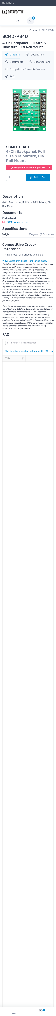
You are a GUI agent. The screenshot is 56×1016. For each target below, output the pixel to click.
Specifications (41, 61)
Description (37, 54)
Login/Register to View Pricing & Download (29, 167)
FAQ (11, 76)
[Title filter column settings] (23, 358)
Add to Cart (40, 177)
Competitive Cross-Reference (27, 69)
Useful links (8, 3)
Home (34, 30)
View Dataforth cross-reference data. (24, 260)
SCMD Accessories (17, 222)
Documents (16, 61)
